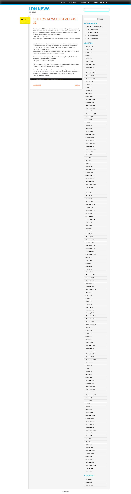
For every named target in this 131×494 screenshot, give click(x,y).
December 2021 (90, 210)
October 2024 (90, 111)
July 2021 (89, 225)
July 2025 (89, 84)
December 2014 (90, 456)
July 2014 (89, 471)
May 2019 (89, 301)
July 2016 (89, 400)
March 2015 (89, 447)
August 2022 (89, 187)
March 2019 (89, 307)
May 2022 (89, 196)
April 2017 (89, 374)
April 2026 (89, 58)
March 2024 (89, 131)
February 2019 (90, 310)
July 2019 (89, 295)
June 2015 (89, 439)
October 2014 (90, 462)
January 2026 (90, 67)
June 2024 (89, 122)
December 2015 (90, 421)
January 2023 (90, 172)
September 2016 (91, 395)
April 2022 (89, 198)
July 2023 (89, 155)
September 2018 (91, 324)
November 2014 (90, 459)
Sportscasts (89, 485)
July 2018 (89, 330)
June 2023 (89, 158)
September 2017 (91, 359)
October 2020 (90, 251)
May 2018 (89, 336)
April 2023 (89, 163)
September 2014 (91, 465)
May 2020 (89, 266)
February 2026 (90, 64)
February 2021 (90, 239)
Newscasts (48, 79)
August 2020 (89, 257)
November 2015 (90, 424)
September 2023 (91, 149)
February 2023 (90, 169)
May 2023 (89, 160)
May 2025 (89, 90)
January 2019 (90, 313)
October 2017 (90, 357)
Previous (37, 85)
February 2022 (90, 204)
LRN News (39, 8)
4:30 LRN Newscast (92, 35)
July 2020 (89, 260)
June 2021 (89, 228)
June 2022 (89, 193)
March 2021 (89, 237)
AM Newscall (73, 2)
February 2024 (90, 134)
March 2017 (89, 377)
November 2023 (90, 143)
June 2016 (89, 403)
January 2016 (90, 418)
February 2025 (90, 99)
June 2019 (89, 298)
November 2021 (90, 213)
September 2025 (91, 78)
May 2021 (89, 231)
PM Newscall (85, 2)
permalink (60, 79)
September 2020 (91, 254)
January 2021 (90, 242)
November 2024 (90, 108)
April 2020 (89, 269)
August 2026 (89, 46)
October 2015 (90, 427)
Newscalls (89, 479)
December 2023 (90, 140)
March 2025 (89, 96)
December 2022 (90, 175)
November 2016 (90, 389)
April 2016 (89, 409)
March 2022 (89, 201)
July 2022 (89, 190)
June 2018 (89, 333)
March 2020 (89, 272)
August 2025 (89, 81)
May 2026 (89, 55)
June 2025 (89, 87)
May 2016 (89, 406)
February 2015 (90, 450)
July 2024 (89, 119)
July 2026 (89, 49)
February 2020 (90, 275)
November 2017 (90, 354)
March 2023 (89, 166)
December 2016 (90, 386)
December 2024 (90, 105)
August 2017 (89, 362)
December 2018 (90, 316)
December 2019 (90, 280)
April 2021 (89, 234)
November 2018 (90, 319)
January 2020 (90, 278)
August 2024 (89, 117)
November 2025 (90, 73)
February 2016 (90, 415)
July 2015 (89, 436)
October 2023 (90, 146)
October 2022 (90, 181)
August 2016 (89, 398)
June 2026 (89, 52)
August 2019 (89, 292)
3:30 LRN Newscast (92, 38)
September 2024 (91, 114)
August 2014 (89, 468)
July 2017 (89, 365)
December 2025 (90, 70)
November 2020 (90, 248)
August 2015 (89, 433)
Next (77, 85)
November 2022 (90, 178)
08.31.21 (25, 19)
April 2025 (89, 93)
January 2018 (90, 348)
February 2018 (90, 345)
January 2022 (90, 207)
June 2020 (89, 263)
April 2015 (89, 444)
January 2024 (90, 137)
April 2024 (89, 128)
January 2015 (90, 453)
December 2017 (90, 351)
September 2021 (91, 219)
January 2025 (90, 102)
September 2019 (91, 289)
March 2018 (89, 342)
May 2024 (89, 125)
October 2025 (90, 76)
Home (63, 2)
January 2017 (90, 383)
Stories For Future (101, 2)
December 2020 (90, 245)
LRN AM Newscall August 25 (95, 26)
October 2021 (90, 216)
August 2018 (89, 327)
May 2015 (89, 441)
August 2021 (89, 222)
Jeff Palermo (26, 22)
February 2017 (90, 380)
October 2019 (90, 286)
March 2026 (89, 61)
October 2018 (90, 321)
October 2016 (90, 392)
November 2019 (90, 283)
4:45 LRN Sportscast (92, 32)
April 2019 (89, 304)
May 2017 (89, 371)
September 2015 (91, 430)
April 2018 (89, 339)
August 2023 (89, 152)
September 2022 (91, 184)
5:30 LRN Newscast (92, 29)
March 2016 (89, 412)
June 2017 (89, 368)
